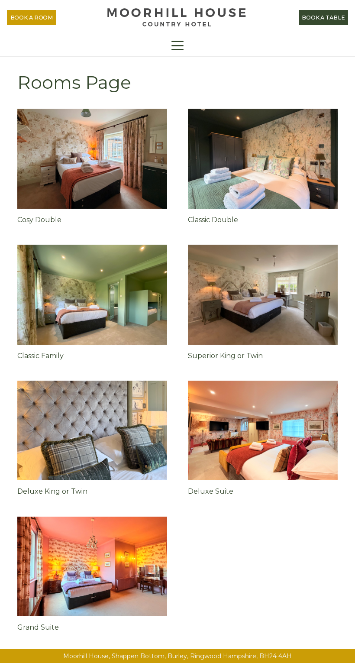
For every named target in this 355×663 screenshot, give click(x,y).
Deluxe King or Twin (52, 491)
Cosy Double (39, 220)
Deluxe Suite (210, 491)
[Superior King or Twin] (263, 295)
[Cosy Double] (92, 159)
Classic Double (213, 220)
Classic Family (40, 356)
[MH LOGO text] (177, 17)
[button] (177, 45)
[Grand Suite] (92, 567)
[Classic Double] (263, 159)
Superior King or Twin (225, 356)
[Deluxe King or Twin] (92, 431)
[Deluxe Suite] (263, 431)
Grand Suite (38, 627)
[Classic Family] (92, 295)
